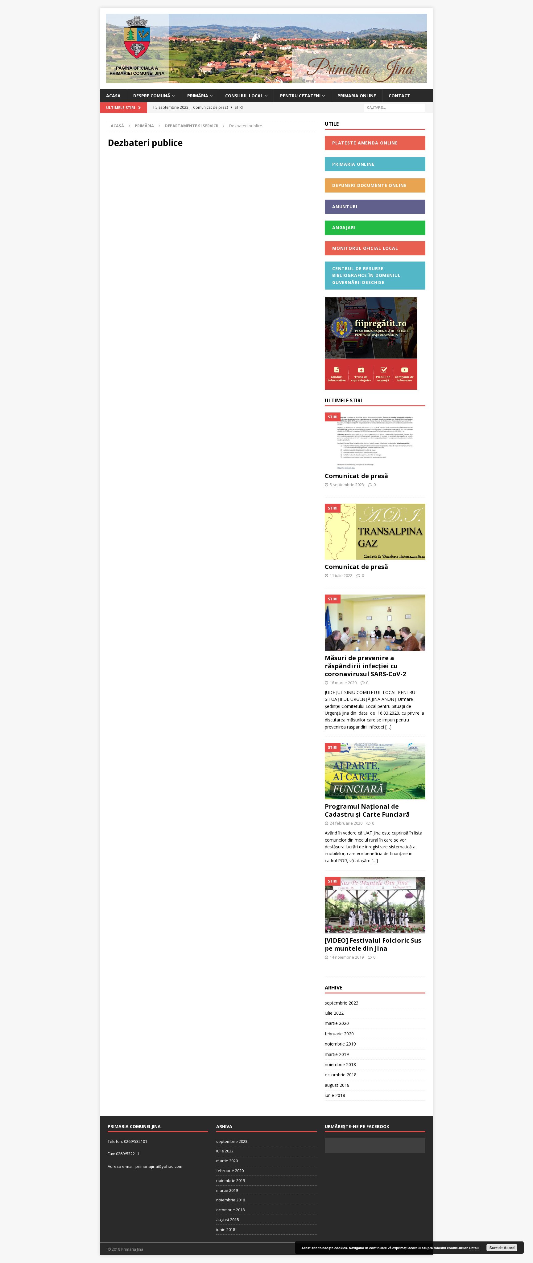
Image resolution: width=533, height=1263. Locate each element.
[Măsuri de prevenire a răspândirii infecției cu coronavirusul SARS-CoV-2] (375, 623)
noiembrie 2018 (340, 1064)
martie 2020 (337, 1023)
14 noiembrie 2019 (347, 957)
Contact (399, 96)
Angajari (344, 227)
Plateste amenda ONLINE (365, 143)
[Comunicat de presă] (375, 440)
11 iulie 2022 (341, 575)
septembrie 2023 (341, 1003)
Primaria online (356, 96)
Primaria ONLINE (353, 164)
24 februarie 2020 (346, 823)
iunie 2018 (335, 1095)
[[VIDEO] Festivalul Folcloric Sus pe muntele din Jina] (375, 905)
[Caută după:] (394, 107)
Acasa (113, 96)
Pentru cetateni (300, 96)
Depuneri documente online (369, 185)
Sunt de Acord (502, 1247)
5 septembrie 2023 (347, 484)
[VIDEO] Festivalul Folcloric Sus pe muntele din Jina (373, 944)
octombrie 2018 (341, 1075)
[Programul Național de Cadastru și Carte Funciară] (375, 771)
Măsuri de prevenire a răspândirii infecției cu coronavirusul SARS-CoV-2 (365, 666)
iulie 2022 (334, 1013)
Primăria (197, 96)
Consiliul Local (244, 96)
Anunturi (344, 206)
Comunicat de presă (356, 476)
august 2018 (337, 1085)
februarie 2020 (339, 1034)
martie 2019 (337, 1054)
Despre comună (151, 96)
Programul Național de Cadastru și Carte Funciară (367, 810)
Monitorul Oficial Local (365, 248)
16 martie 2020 (343, 682)
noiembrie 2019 (340, 1044)
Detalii (474, 1247)
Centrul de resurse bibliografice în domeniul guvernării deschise (366, 275)
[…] (388, 727)
